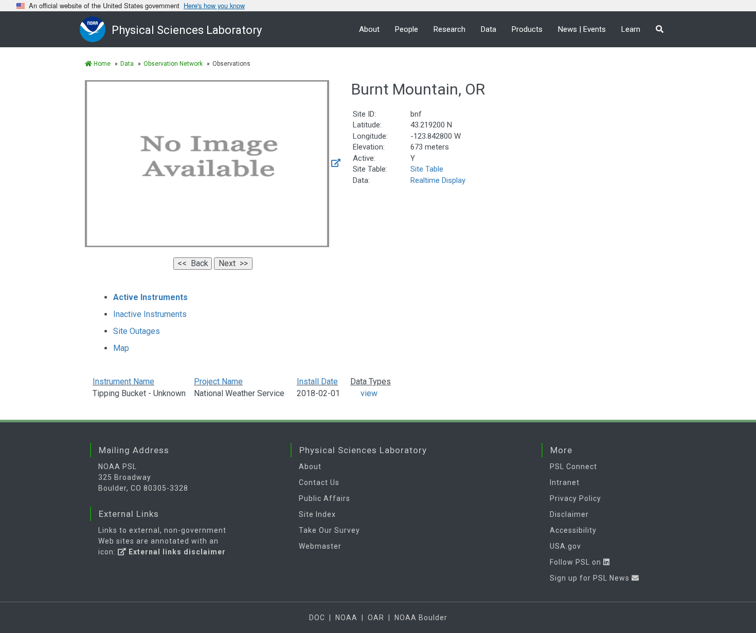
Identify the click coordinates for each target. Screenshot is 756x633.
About (369, 29)
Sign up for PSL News (591, 578)
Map (121, 348)
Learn (630, 29)
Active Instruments (150, 297)
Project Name (218, 381)
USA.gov (565, 546)
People (406, 29)
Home (101, 63)
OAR (376, 617)
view (363, 393)
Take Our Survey (329, 530)
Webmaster (320, 546)
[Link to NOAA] (96, 29)
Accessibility (573, 530)
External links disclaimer (176, 552)
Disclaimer (569, 514)
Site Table (426, 169)
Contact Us (319, 482)
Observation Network (173, 63)
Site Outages (136, 331)
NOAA (346, 617)
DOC (317, 617)
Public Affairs (324, 498)
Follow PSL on (576, 562)
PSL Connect (573, 466)
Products (527, 29)
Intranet (565, 482)
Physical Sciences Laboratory (187, 30)
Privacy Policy (575, 498)
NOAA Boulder (420, 617)
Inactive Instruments (150, 314)
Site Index (317, 514)
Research (449, 29)
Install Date (317, 381)
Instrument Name (123, 381)
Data (488, 29)
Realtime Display (437, 180)
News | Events (582, 29)
